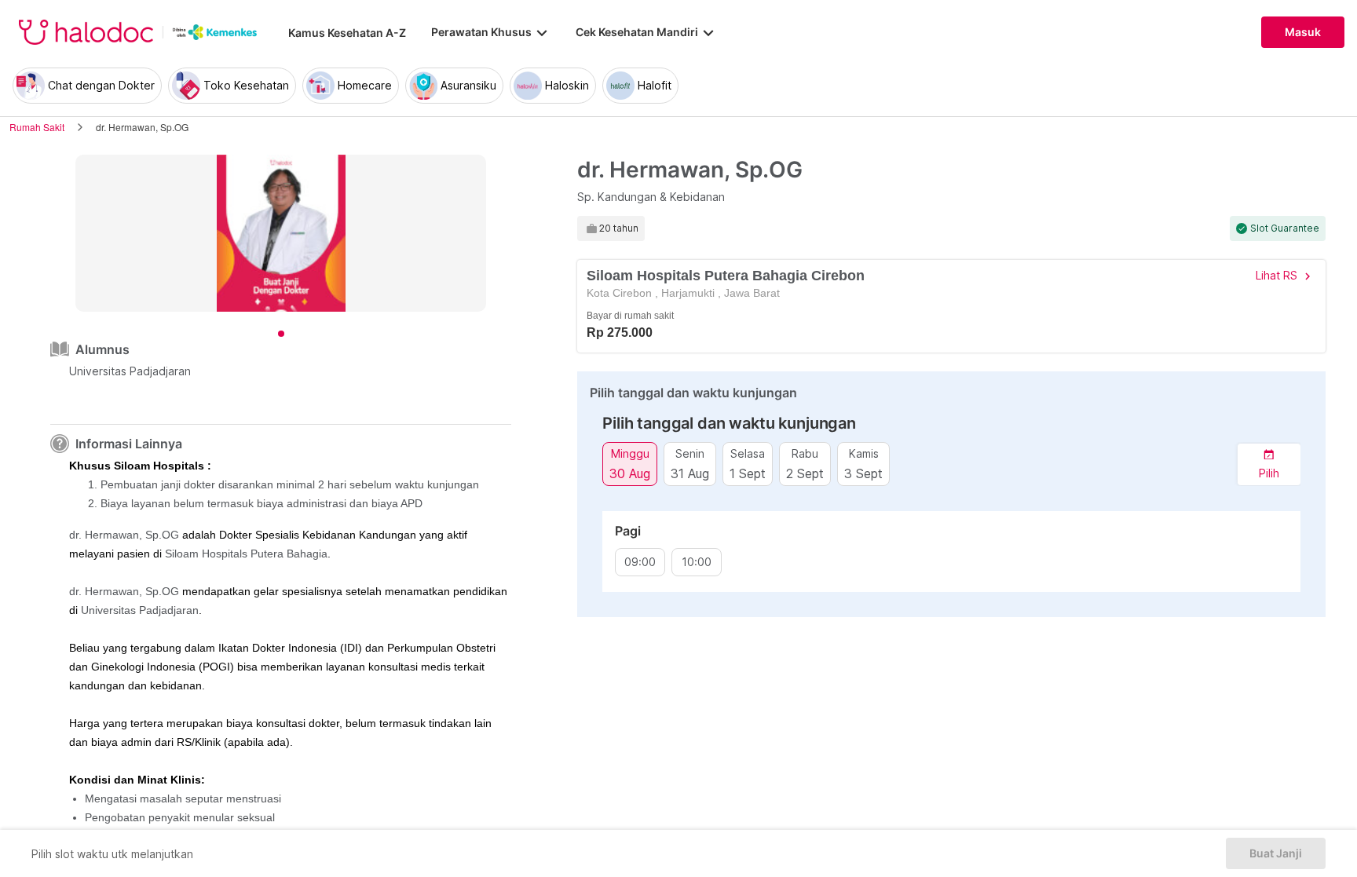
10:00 (696, 562)
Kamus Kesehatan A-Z (347, 32)
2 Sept (805, 473)
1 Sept (748, 473)
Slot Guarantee (1284, 228)
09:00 (640, 562)
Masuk (1303, 32)
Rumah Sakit (36, 126)
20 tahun (618, 228)
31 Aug (690, 473)
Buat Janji (1275, 853)
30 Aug (629, 473)
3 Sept (863, 473)
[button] (1269, 464)
